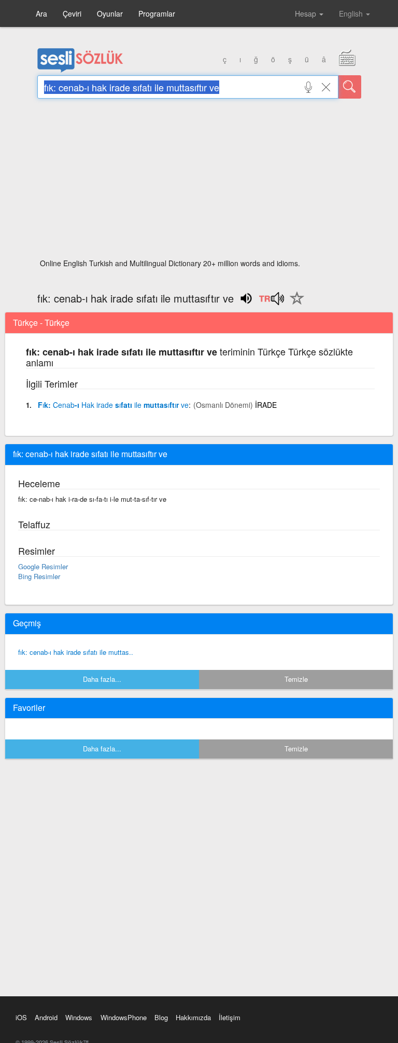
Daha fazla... (102, 679)
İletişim (229, 1017)
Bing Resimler (39, 576)
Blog (161, 1017)
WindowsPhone (124, 1017)
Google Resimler (43, 566)
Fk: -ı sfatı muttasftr (113, 405)
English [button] (352, 13)
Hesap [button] (306, 13)
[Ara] (349, 87)
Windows (78, 1017)
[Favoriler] (294, 304)
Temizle (296, 679)
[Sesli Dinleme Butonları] (271, 302)
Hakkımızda (193, 1017)
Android (46, 1017)
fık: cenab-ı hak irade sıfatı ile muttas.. (75, 652)
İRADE (266, 405)
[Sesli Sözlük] (80, 70)
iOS (21, 1017)
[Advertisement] (199, 181)
